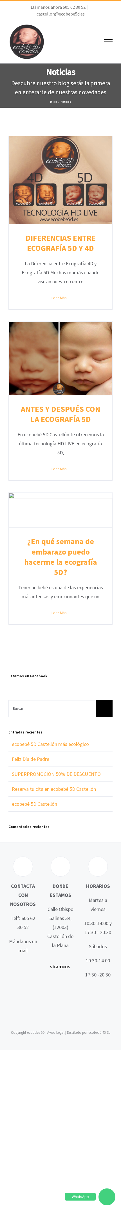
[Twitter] (56, 982)
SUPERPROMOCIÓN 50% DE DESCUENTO (56, 774)
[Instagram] (73, 982)
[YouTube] (64, 982)
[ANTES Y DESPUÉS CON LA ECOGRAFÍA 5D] (60, 358)
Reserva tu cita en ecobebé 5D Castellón (54, 789)
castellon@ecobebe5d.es (61, 14)
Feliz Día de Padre (30, 759)
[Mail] (64, 993)
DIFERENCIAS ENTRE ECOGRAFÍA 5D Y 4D (61, 243)
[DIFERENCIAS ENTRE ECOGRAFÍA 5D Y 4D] (60, 180)
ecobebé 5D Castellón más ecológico (50, 744)
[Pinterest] (56, 993)
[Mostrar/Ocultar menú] (108, 41)
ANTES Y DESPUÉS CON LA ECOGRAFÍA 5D (60, 414)
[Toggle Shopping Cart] (89, 42)
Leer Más (59, 297)
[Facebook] (48, 982)
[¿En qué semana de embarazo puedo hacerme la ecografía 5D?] (60, 510)
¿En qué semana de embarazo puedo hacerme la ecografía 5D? (60, 556)
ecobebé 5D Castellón (34, 804)
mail (23, 950)
